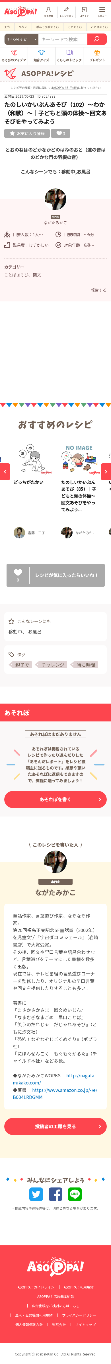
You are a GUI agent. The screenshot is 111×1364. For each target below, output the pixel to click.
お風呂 (35, 631)
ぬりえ (23, 27)
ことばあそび (16, 275)
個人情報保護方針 (29, 1324)
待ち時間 (86, 664)
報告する (99, 290)
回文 (37, 275)
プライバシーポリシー (79, 1315)
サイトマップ (85, 1324)
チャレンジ (53, 664)
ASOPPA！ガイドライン (36, 1287)
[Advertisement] (55, 353)
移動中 (15, 631)
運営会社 (59, 1324)
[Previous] (5, 471)
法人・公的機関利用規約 (34, 1315)
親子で (22, 664)
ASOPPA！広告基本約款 (55, 1296)
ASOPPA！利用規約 (65, 87)
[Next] (106, 471)
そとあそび (75, 27)
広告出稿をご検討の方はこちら (56, 1306)
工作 (7, 27)
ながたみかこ (55, 892)
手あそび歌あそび (47, 27)
